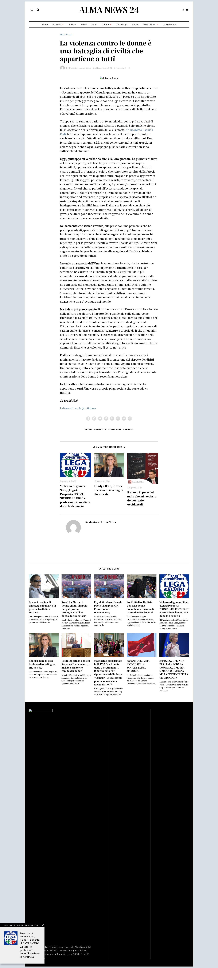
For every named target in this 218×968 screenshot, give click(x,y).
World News (149, 24)
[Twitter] (187, 10)
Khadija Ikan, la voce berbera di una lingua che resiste (108, 490)
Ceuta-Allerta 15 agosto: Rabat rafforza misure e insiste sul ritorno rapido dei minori (76, 666)
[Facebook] (183, 10)
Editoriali (56, 24)
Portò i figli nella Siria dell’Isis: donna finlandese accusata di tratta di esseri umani (140, 607)
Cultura (105, 24)
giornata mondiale (95, 429)
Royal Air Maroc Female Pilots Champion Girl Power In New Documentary (108, 607)
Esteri (84, 24)
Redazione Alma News (100, 522)
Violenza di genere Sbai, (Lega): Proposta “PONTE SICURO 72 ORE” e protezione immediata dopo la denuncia (75, 496)
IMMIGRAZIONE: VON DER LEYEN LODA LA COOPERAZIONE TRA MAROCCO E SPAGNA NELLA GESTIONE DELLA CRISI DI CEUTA (173, 669)
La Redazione (169, 24)
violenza (128, 429)
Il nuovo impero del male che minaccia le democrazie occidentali (141, 498)
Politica (72, 24)
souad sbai (114, 429)
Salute (135, 24)
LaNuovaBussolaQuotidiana (78, 408)
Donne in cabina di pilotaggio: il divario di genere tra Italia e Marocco (42, 607)
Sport (94, 24)
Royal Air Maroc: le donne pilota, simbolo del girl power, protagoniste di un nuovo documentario (74, 609)
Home (45, 24)
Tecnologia (121, 24)
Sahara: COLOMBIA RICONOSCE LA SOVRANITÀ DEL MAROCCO (138, 666)
